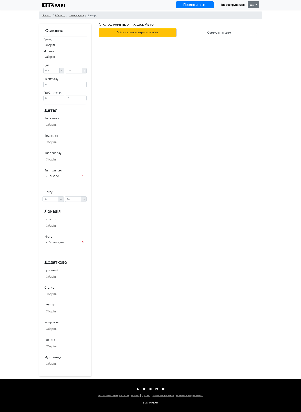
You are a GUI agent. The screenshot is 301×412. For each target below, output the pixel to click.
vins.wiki (46, 15)
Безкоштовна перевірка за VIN (113, 395)
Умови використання (163, 395)
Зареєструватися (233, 4)
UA (252, 4)
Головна (135, 395)
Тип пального (53, 170)
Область (50, 219)
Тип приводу (52, 153)
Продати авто (194, 5)
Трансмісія (51, 135)
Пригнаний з (52, 270)
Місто (48, 236)
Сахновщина (76, 15)
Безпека (49, 340)
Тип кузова (51, 118)
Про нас (146, 395)
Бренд (47, 39)
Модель (48, 51)
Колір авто (51, 322)
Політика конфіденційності (189, 395)
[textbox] (63, 125)
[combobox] (65, 45)
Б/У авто (60, 15)
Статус (49, 287)
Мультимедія (52, 357)
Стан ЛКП (50, 305)
